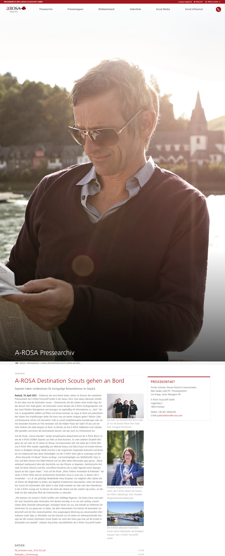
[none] (218, 9)
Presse (22, 363)
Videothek (135, 9)
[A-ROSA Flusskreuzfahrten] (16, 9)
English (199, 2)
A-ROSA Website (185, 2)
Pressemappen (75, 9)
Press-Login (212, 2)
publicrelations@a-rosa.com (169, 415)
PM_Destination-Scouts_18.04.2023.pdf (30, 550)
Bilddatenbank (107, 9)
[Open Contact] (218, 9)
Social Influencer (194, 9)
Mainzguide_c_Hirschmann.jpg (26, 554)
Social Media (163, 9)
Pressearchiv (46, 9)
